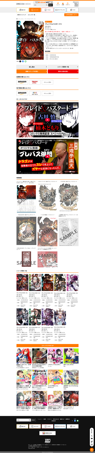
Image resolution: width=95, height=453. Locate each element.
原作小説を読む (63, 71)
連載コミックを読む (31, 71)
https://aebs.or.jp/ (31, 448)
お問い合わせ (75, 2)
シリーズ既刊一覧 (63, 67)
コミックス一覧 (31, 15)
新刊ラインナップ (22, 15)
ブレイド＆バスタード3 (29, 19)
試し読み (32, 67)
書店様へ (76, 3)
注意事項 (76, 4)
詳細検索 (50, 5)
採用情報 (76, 5)
